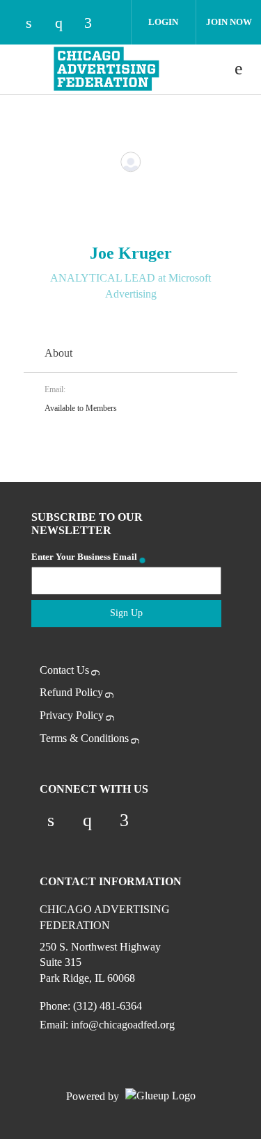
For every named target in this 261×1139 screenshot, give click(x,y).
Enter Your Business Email (84, 556)
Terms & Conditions (84, 738)
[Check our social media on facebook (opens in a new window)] (94, 24)
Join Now (229, 22)
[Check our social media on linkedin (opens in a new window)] (36, 24)
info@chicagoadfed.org (123, 1025)
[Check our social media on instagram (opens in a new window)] (65, 24)
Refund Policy (71, 692)
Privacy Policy (72, 715)
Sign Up (126, 613)
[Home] (106, 69)
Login (163, 22)
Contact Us (64, 670)
